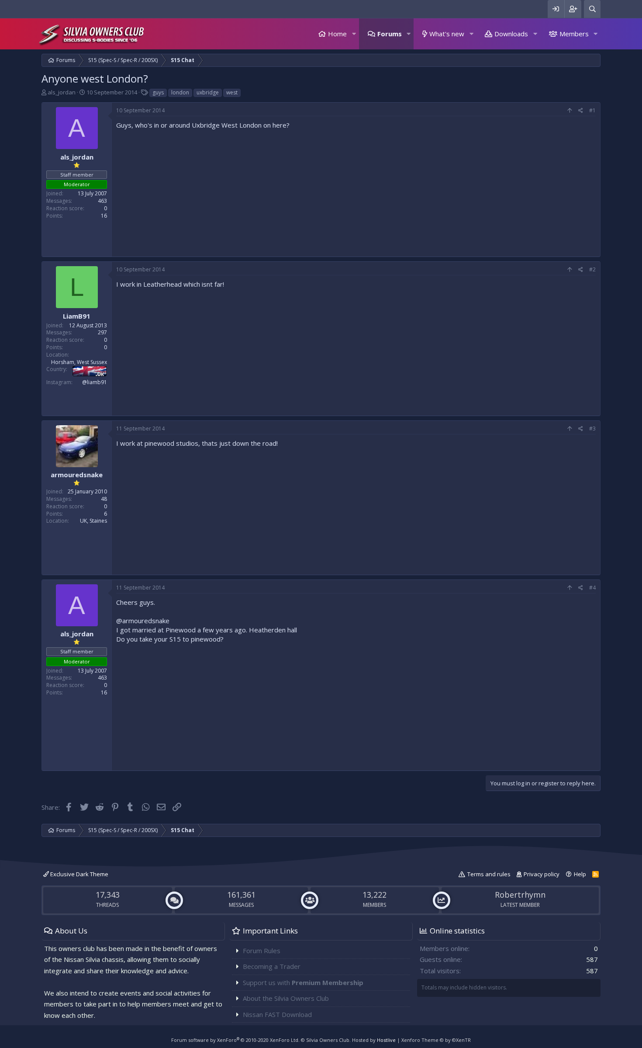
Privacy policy (541, 874)
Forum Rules (261, 950)
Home (337, 33)
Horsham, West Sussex (79, 362)
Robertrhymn (520, 894)
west (232, 92)
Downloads (511, 33)
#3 (592, 428)
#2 (592, 269)
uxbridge (208, 92)
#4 (592, 587)
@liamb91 (94, 382)
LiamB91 (76, 316)
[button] (354, 33)
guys (158, 92)
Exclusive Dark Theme (78, 874)
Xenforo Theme (436, 1040)
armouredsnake (77, 474)
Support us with (303, 982)
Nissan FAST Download (277, 1014)
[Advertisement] (356, 191)
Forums (389, 33)
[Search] (592, 9)
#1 (592, 110)
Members (574, 33)
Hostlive (386, 1040)
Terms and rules (489, 874)
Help (580, 874)
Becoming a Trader (271, 966)
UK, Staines (93, 520)
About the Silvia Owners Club (286, 998)
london (180, 92)
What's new (446, 33)
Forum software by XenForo (235, 1040)
